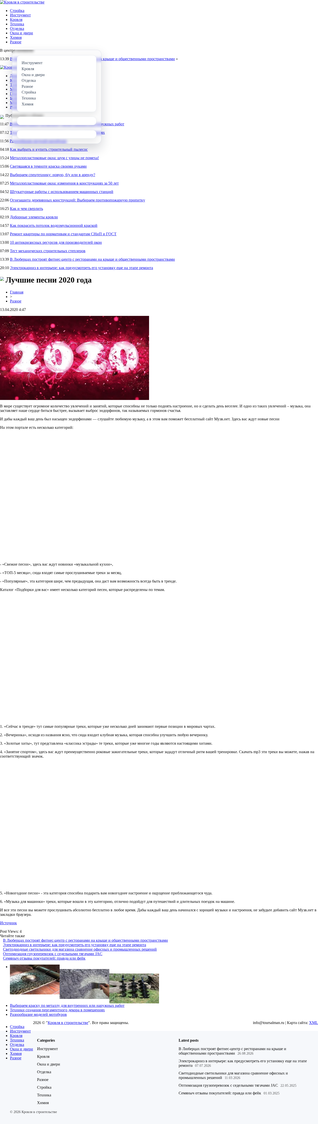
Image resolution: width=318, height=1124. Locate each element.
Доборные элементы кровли (34, 217)
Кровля (16, 19)
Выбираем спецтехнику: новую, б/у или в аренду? (52, 175)
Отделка (17, 28)
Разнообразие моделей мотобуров (38, 1014)
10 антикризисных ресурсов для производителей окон (56, 242)
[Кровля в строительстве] (22, 2)
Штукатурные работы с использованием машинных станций (61, 192)
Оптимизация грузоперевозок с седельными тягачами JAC (52, 954)
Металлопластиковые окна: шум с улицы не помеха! (54, 158)
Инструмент (20, 15)
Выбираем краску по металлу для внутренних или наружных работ (67, 1005)
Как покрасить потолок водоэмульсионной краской (53, 225)
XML (313, 1023)
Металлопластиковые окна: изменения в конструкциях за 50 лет (64, 183)
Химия (16, 37)
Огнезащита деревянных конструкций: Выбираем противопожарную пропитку (77, 200)
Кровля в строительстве (68, 1023)
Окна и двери (21, 33)
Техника (17, 24)
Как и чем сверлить (26, 208)
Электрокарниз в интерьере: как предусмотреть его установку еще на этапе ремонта (81, 268)
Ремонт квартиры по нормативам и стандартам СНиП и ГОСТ (63, 234)
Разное (15, 42)
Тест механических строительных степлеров (47, 251)
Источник (8, 923)
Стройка (17, 10)
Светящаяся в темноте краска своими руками (48, 166)
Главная (16, 292)
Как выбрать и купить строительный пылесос (49, 149)
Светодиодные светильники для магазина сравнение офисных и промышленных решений (80, 949)
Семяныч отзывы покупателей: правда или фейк (44, 958)
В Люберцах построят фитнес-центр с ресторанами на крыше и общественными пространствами (92, 259)
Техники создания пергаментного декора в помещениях (57, 1010)
